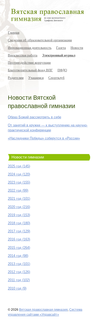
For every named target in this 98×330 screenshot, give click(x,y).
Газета (61, 47)
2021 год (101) (19, 199)
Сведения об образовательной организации (40, 40)
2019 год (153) (19, 215)
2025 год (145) (19, 166)
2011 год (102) (19, 280)
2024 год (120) (19, 174)
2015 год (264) (19, 248)
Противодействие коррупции (29, 62)
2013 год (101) (19, 264)
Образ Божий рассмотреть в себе (34, 117)
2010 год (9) (17, 288)
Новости (77, 47)
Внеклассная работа (22, 55)
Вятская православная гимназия (43, 309)
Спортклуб (56, 77)
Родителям (16, 77)
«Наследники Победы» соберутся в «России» (44, 138)
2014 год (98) (18, 256)
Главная (13, 32)
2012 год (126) (19, 272)
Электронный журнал (58, 55)
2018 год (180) (19, 223)
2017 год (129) (19, 231)
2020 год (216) (19, 207)
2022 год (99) (18, 190)
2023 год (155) (19, 182)
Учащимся (36, 77)
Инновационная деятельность (29, 47)
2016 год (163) (19, 239)
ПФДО (62, 70)
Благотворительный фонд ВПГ (30, 70)
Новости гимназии (27, 157)
